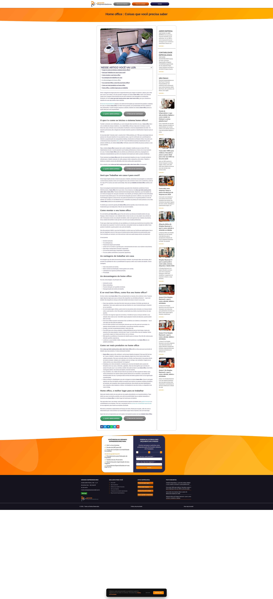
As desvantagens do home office (111, 80)
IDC (118, 140)
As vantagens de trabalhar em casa (112, 77)
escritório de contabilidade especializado (141, 403)
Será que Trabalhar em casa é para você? (114, 72)
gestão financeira (146, 401)
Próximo (149, 467)
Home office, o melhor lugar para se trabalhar (115, 88)
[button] (151, 67)
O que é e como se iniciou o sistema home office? (116, 70)
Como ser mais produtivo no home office (113, 85)
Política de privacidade (136, 506)
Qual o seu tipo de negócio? (145, 462)
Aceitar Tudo (158, 592)
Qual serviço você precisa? (144, 456)
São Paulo (163, 78)
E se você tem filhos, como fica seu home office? (116, 82)
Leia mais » (161, 46)
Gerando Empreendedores (107, 103)
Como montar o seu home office (111, 75)
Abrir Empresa (166, 31)
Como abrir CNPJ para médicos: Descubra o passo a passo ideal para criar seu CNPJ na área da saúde (166, 155)
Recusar (148, 592)
